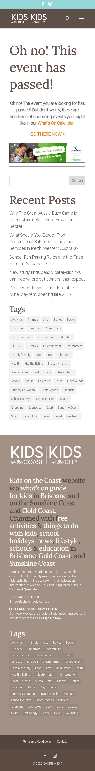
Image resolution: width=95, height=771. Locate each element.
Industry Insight (58, 363)
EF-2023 (16, 346)
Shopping (17, 407)
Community (53, 328)
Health (15, 363)
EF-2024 (32, 346)
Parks (58, 381)
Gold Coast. (38, 510)
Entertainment (52, 346)
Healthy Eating (34, 363)
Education (65, 337)
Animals (33, 319)
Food (38, 355)
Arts (46, 319)
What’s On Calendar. (56, 123)
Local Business (42, 372)
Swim (15, 416)
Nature (29, 381)
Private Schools (49, 390)
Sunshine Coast (68, 407)
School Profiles (45, 399)
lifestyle (67, 540)
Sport (50, 407)
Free (49, 355)
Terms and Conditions (37, 741)
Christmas (34, 328)
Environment (74, 346)
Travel (58, 416)
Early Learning (46, 337)
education (54, 548)
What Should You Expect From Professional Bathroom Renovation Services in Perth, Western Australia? (44, 241)
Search (77, 181)
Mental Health (65, 372)
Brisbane (17, 328)
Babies (58, 319)
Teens (45, 416)
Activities (17, 319)
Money (15, 381)
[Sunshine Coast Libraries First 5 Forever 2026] (48, 160)
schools (21, 548)
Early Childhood (21, 337)
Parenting (44, 381)
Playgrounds (75, 381)
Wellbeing (73, 416)
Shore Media (53, 763)
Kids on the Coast (35, 480)
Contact (62, 741)
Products (69, 390)
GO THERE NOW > (47, 134)
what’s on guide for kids (38, 492)
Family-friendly (20, 355)
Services (64, 399)
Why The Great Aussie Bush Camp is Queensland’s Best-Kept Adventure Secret (43, 219)
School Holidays (21, 399)
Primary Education (23, 390)
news (45, 540)
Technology (30, 416)
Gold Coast (64, 355)
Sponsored (35, 407)
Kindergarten (19, 372)
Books (71, 319)
